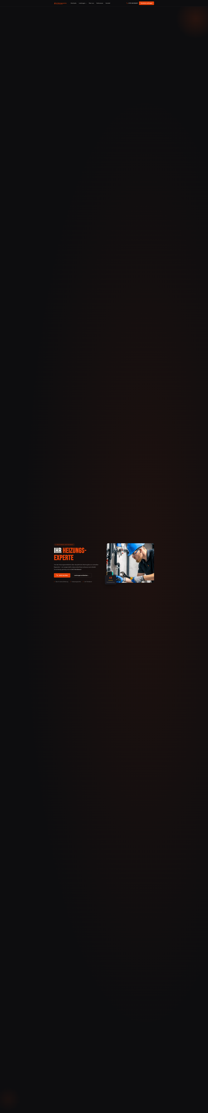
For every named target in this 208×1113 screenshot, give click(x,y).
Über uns (91, 3)
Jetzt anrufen (63, 575)
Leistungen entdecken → (81, 575)
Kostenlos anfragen (146, 3)
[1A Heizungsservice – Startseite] (60, 3)
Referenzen (100, 3)
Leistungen (82, 3)
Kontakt (108, 3)
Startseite (73, 3)
